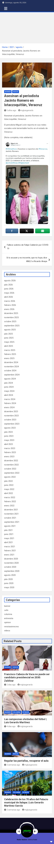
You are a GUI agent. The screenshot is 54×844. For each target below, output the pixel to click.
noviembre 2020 (11, 563)
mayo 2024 (9, 391)
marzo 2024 (9, 399)
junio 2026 (8, 288)
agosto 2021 (10, 526)
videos (15, 92)
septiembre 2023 (11, 424)
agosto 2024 (10, 378)
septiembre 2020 (11, 571)
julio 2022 (8, 481)
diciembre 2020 (11, 558)
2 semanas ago (13, 765)
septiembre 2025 (11, 325)
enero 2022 (9, 505)
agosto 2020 (10, 575)
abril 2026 (8, 297)
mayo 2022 (9, 489)
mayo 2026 (9, 293)
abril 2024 (8, 395)
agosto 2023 (10, 428)
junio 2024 (8, 387)
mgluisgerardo (27, 110)
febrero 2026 (10, 305)
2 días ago (11, 685)
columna (8, 614)
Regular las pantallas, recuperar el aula (26, 760)
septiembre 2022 (11, 473)
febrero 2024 (10, 403)
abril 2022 (8, 493)
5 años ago (11, 110)
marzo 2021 (9, 546)
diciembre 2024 (11, 362)
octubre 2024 (10, 370)
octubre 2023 (10, 419)
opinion (7, 622)
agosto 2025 (10, 329)
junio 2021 (8, 534)
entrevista (8, 618)
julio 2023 (8, 432)
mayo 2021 (9, 538)
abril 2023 (8, 444)
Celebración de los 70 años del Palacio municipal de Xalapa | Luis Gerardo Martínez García (26, 802)
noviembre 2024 (11, 366)
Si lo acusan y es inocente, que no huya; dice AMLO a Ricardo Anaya (27, 259)
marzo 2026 (9, 301)
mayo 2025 (9, 342)
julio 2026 (8, 284)
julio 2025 (8, 334)
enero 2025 (9, 358)
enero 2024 (9, 407)
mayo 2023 (9, 440)
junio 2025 (8, 338)
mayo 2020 (9, 587)
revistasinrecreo (11, 626)
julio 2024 (8, 383)
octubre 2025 (10, 321)
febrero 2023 (10, 452)
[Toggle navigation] (5, 8)
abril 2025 (8, 346)
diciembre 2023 (11, 411)
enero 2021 (9, 554)
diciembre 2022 (11, 460)
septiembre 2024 (11, 374)
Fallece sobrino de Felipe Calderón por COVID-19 (28, 247)
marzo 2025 (9, 350)
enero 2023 (9, 456)
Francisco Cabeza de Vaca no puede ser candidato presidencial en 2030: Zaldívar (27, 677)
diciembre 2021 (11, 509)
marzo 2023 (9, 448)
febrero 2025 (10, 354)
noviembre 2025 (11, 317)
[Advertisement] (27, 28)
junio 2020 (8, 583)
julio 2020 (8, 579)
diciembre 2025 (11, 313)
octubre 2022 (10, 468)
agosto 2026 (10, 280)
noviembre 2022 (11, 464)
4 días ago (11, 726)
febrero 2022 (10, 501)
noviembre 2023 (11, 415)
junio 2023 (8, 436)
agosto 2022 (10, 477)
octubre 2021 (10, 518)
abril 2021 (8, 542)
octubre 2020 (10, 567)
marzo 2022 (9, 497)
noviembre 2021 (11, 514)
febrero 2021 (10, 550)
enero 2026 (9, 309)
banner (8, 92)
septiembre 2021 (11, 522)
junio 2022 (8, 485)
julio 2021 (8, 530)
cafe (6, 610)
